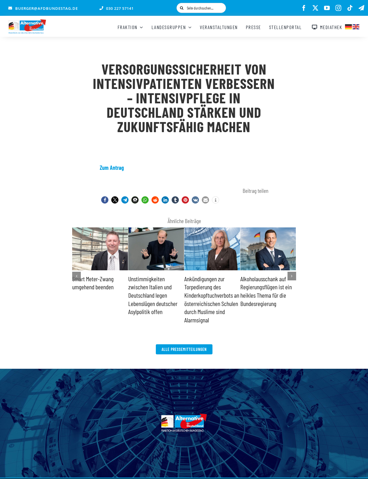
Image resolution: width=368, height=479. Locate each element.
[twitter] (315, 8)
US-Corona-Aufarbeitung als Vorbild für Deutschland (266, 287)
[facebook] (304, 8)
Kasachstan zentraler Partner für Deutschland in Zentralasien (100, 287)
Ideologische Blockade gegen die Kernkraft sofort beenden (152, 287)
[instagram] (338, 8)
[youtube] (327, 8)
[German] (348, 25)
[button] (104, 200)
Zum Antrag (112, 167)
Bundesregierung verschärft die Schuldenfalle (202, 287)
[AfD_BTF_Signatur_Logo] (27, 22)
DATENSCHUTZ (207, 461)
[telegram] (361, 8)
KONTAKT (155, 461)
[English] (356, 25)
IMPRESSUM (179, 461)
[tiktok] (350, 8)
